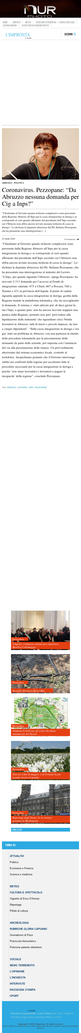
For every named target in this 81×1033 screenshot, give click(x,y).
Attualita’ (17, 856)
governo (22, 387)
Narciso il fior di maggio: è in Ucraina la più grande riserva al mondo (37, 776)
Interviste (17, 983)
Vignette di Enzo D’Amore (24, 898)
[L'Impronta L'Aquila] (18, 36)
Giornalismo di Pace (21, 935)
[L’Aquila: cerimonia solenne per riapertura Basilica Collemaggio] (40, 630)
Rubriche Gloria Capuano (28, 928)
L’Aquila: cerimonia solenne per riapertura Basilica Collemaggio (36, 645)
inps (31, 387)
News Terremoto (22, 965)
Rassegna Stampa (22, 989)
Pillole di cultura (19, 910)
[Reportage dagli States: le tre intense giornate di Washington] (40, 804)
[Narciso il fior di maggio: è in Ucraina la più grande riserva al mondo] (40, 761)
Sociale (15, 959)
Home (5, 22)
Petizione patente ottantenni (26, 947)
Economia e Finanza (21, 868)
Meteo (28, 22)
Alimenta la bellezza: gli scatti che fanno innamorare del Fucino (34, 732)
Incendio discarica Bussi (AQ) (28, 690)
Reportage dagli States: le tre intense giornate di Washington (32, 819)
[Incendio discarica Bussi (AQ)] (40, 674)
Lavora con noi (10, 25)
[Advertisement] (40, 82)
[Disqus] (39, 453)
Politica (19, 182)
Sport (14, 995)
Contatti (17, 22)
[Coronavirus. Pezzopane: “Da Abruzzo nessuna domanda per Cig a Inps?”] (40, 178)
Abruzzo (7, 182)
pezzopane (41, 387)
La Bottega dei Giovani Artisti (35, 25)
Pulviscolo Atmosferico (23, 941)
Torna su (10, 845)
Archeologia (19, 922)
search (56, 34)
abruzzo (11, 387)
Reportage (15, 904)
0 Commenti (69, 239)
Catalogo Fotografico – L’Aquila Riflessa (55, 22)
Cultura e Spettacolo (26, 892)
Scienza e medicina (21, 874)
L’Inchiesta (18, 977)
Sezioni (68, 34)
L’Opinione (17, 971)
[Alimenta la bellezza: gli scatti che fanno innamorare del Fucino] (40, 717)
